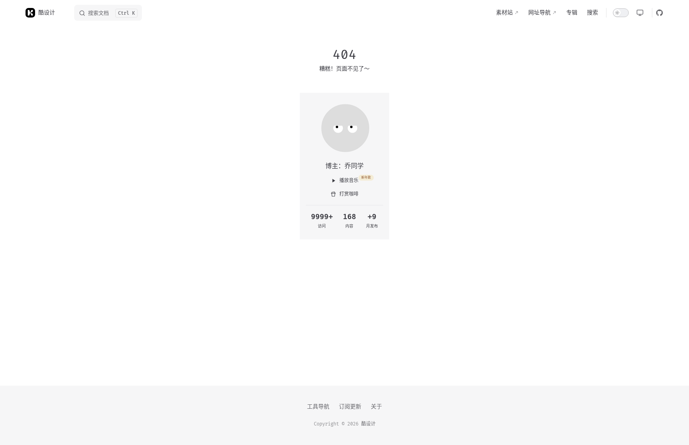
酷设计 (368, 424)
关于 (376, 406)
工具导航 (318, 406)
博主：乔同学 (344, 166)
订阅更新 (350, 406)
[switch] (621, 12)
